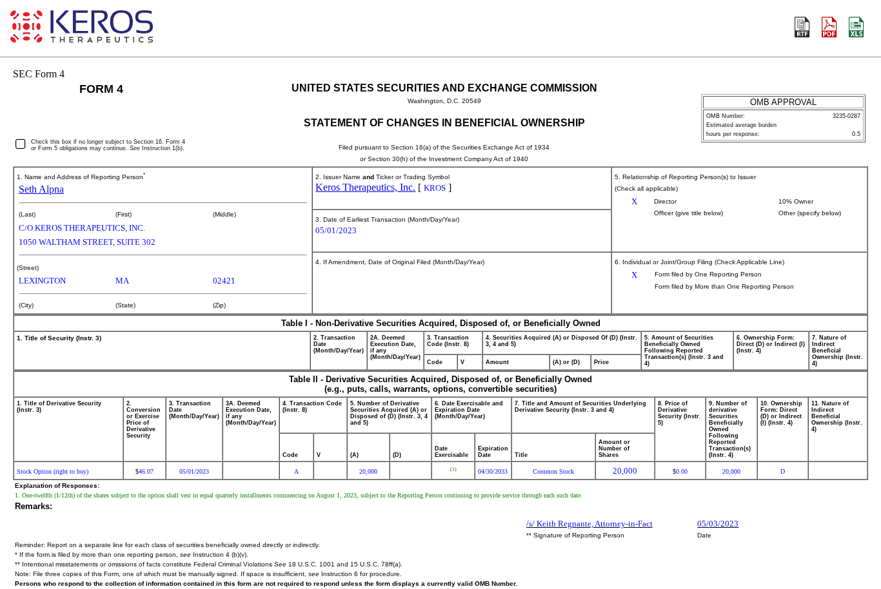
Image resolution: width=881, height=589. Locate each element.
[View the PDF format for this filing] (830, 28)
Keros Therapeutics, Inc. (365, 187)
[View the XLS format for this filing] (857, 28)
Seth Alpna (41, 189)
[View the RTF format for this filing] (803, 28)
